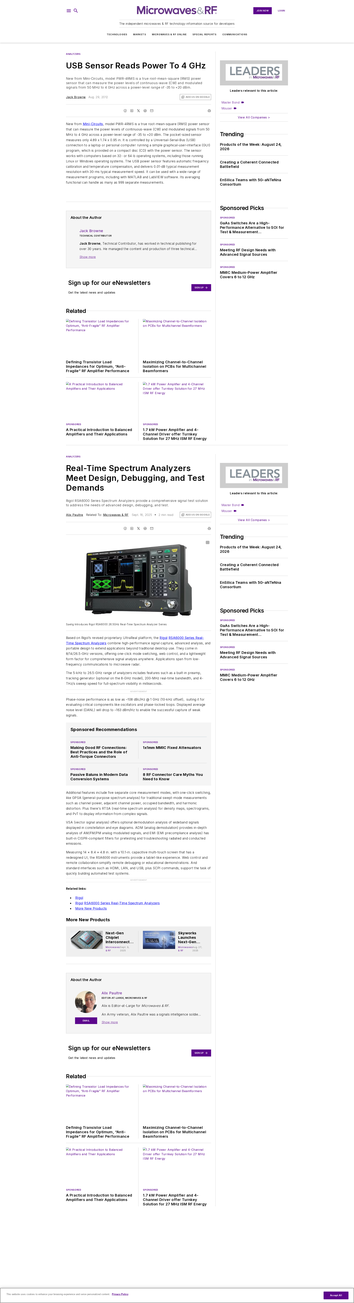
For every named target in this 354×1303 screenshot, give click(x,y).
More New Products (91, 908)
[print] (209, 111)
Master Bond (230, 102)
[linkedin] (132, 111)
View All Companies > (254, 117)
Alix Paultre (74, 515)
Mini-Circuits (93, 124)
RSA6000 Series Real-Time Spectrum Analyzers (122, 903)
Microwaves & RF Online (169, 34)
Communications (234, 34)
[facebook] (125, 111)
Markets (139, 34)
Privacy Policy (120, 1294)
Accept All (336, 1295)
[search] (76, 10)
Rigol (163, 638)
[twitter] (138, 111)
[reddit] (145, 111)
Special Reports (204, 34)
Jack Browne (76, 97)
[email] (152, 111)
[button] (69, 10)
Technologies (117, 34)
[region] (177, 1295)
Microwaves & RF (116, 515)
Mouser (226, 108)
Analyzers (73, 54)
